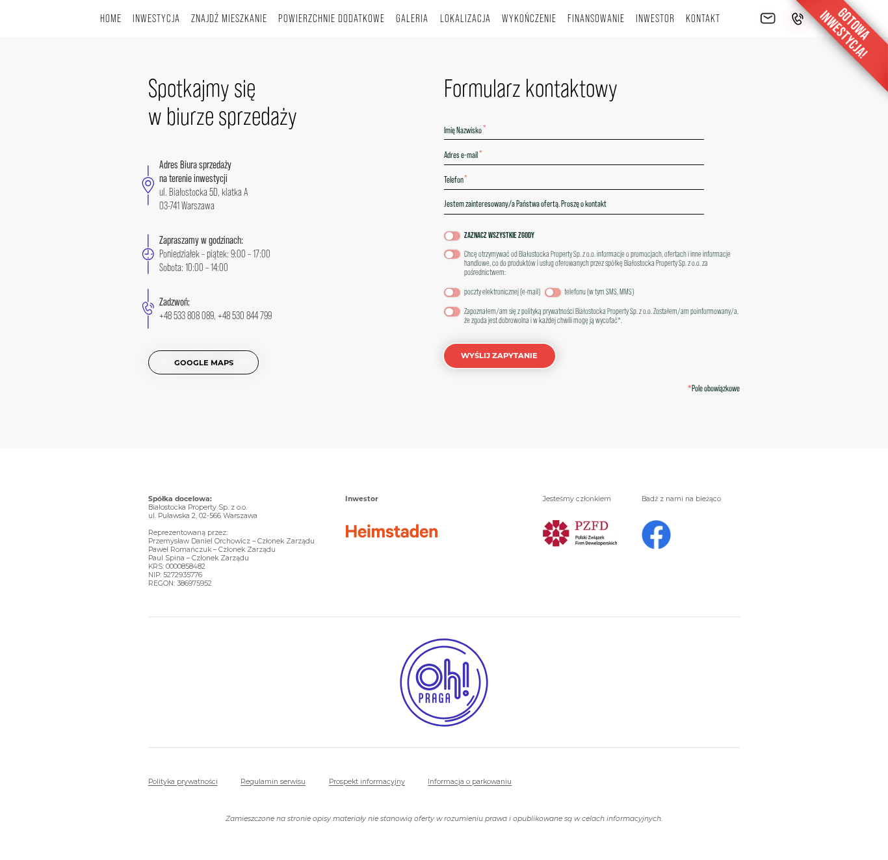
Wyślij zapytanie (499, 355)
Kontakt (703, 18)
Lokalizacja (465, 18)
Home (111, 18)
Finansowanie (596, 18)
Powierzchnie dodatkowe (331, 18)
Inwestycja (156, 18)
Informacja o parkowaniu (470, 781)
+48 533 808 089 (186, 315)
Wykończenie (529, 18)
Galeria (412, 18)
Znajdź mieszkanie (229, 18)
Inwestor (655, 18)
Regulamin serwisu (273, 781)
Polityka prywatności (183, 781)
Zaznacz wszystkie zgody (499, 235)
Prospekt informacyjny (367, 781)
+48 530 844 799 (245, 315)
